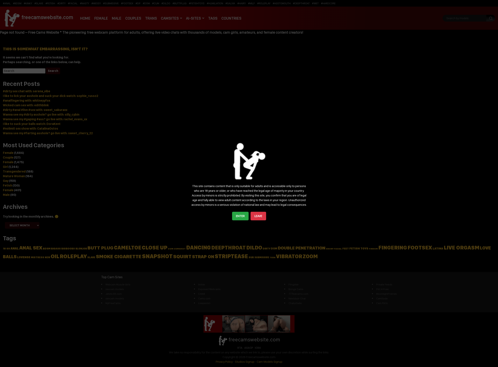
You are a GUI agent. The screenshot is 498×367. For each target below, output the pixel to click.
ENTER (240, 216)
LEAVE (258, 216)
